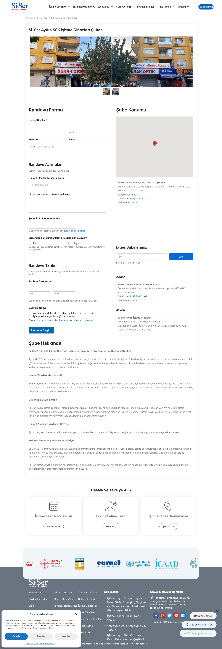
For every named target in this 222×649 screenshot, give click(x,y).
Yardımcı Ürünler (87, 592)
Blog (31, 605)
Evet (35, 243)
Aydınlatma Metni (83, 643)
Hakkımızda (35, 592)
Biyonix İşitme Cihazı (66, 605)
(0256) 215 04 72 (137, 198)
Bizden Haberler (38, 599)
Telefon (34, 139)
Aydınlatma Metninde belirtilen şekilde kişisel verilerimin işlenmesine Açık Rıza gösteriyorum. (65, 315)
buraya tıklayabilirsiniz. (75, 230)
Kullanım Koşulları (139, 643)
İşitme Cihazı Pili (87, 605)
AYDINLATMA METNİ (47, 644)
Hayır (76, 243)
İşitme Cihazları (57, 6)
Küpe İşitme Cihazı (64, 599)
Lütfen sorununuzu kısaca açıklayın (49, 194)
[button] (76, 614)
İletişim (182, 6)
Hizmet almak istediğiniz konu (46, 178)
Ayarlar (66, 636)
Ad (30, 132)
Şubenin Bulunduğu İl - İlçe (44, 218)
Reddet (41, 636)
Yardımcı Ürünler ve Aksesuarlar (91, 6)
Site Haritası (85, 632)
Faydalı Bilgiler (145, 6)
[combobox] (32, 146)
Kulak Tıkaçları (86, 612)
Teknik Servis (85, 625)
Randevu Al (131, 202)
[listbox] (52, 185)
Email (72, 139)
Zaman (56, 293)
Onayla (16, 636)
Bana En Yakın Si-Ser (128, 262)
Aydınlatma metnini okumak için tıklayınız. (72, 320)
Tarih (31, 293)
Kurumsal (165, 6)
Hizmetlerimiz (123, 6)
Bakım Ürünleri (86, 599)
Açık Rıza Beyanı (102, 643)
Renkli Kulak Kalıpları (90, 618)
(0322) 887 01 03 (137, 296)
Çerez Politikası (32, 644)
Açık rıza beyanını (37, 320)
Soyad (72, 132)
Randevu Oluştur (41, 330)
